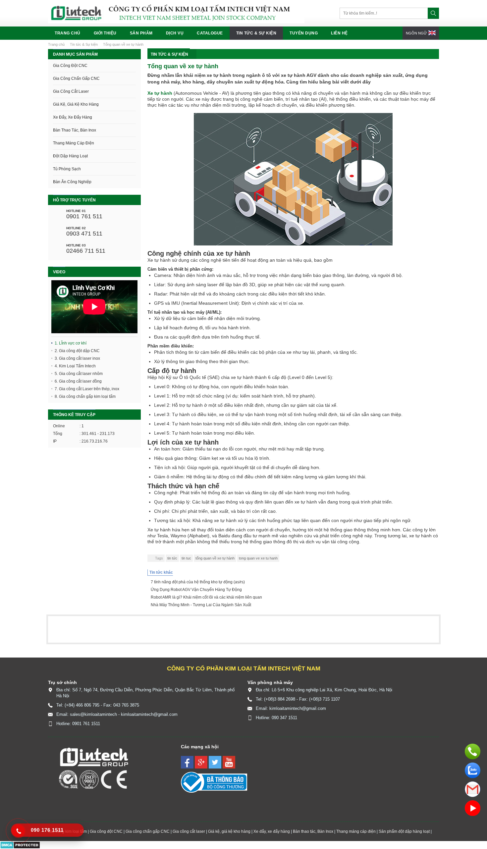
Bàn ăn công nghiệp (72, 182)
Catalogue (210, 33)
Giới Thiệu (105, 33)
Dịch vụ (175, 33)
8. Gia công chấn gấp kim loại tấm (85, 396)
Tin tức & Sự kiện (256, 33)
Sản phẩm (141, 33)
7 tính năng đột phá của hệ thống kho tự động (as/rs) (198, 582)
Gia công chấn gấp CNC (76, 78)
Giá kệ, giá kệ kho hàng (76, 104)
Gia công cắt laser (71, 91)
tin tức (172, 558)
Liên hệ (339, 33)
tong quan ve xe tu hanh (258, 558)
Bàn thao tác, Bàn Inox (74, 130)
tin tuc (186, 558)
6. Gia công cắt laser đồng (78, 381)
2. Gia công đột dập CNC (77, 350)
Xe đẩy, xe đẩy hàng (72, 117)
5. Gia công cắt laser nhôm (79, 373)
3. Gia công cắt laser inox (77, 358)
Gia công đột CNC (70, 65)
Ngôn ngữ (417, 33)
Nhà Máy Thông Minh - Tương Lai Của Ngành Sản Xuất (201, 605)
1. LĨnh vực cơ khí (70, 343)
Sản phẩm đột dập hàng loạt (404, 831)
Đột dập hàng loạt (70, 156)
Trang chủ (68, 33)
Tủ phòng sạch (67, 169)
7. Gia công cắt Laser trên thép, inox (87, 389)
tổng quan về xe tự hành (215, 558)
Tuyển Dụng (304, 33)
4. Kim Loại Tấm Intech (75, 366)
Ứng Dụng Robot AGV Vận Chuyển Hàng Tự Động (196, 589)
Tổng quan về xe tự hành (123, 44)
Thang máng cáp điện (73, 143)
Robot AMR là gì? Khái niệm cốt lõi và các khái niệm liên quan (206, 597)
